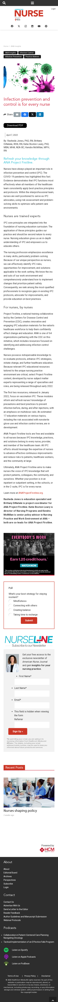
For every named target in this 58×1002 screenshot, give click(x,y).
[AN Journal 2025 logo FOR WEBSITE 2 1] (29, 15)
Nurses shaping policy (20, 811)
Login (53, 9)
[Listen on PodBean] (8, 963)
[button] (4, 3)
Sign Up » (18, 731)
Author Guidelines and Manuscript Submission (25, 916)
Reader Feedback (12, 913)
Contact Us (9, 902)
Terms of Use (13, 976)
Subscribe (8, 884)
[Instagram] (26, 26)
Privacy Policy (30, 976)
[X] (19, 26)
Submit (29, 620)
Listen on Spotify (20, 950)
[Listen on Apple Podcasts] (8, 956)
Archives (8, 876)
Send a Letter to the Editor (16, 909)
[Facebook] (12, 26)
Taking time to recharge (25, 614)
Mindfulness (19, 601)
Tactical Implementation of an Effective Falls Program (29, 942)
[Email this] (17, 114)
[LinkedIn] (32, 26)
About (6, 869)
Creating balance (22, 610)
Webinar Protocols (12, 920)
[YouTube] (39, 26)
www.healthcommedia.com (40, 855)
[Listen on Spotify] (8, 950)
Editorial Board (10, 872)
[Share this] (24, 114)
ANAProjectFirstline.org (30, 493)
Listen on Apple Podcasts (24, 957)
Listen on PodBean (21, 963)
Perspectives (10, 880)
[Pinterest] (46, 26)
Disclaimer (45, 976)
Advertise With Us (12, 905)
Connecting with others (25, 605)
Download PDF (15, 125)
